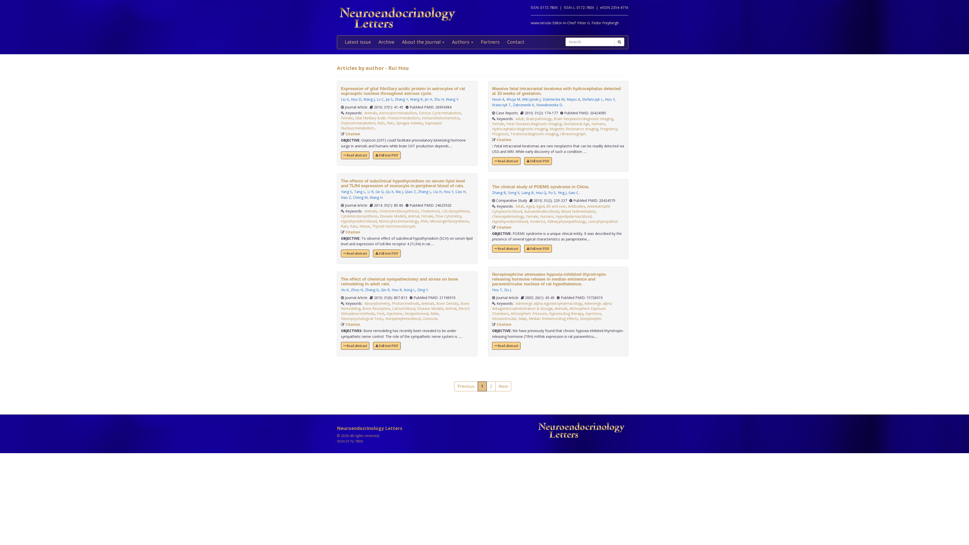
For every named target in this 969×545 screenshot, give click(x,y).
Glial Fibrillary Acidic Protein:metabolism (387, 118)
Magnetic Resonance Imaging (574, 128)
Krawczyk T (501, 104)
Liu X (345, 99)
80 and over (556, 206)
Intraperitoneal (416, 313)
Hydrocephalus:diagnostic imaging (520, 128)
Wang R (416, 99)
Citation (352, 133)
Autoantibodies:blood (541, 211)
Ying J (562, 192)
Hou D (356, 99)
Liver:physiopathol (602, 221)
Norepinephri (590, 318)
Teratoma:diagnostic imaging (534, 133)
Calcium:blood (403, 308)
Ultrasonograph (573, 133)
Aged (530, 206)
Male (434, 313)
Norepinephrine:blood (403, 318)
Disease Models (393, 216)
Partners (490, 42)
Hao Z (346, 197)
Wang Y (452, 99)
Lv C (380, 99)
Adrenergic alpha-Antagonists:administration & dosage (552, 306)
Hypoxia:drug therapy (566, 313)
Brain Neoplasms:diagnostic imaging (583, 118)
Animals (370, 113)
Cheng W (360, 197)
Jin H (428, 99)
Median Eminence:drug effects (553, 318)
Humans (598, 123)
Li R (370, 191)
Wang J (369, 99)
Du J (507, 289)
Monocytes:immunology (398, 221)
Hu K (345, 289)
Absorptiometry (377, 303)
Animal (413, 216)
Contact (515, 42)
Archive (386, 42)
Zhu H (439, 99)
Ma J (399, 191)
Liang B (527, 192)
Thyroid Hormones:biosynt (393, 226)
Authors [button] (461, 42)
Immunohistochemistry (441, 118)
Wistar (365, 226)
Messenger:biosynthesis (449, 221)
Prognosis (500, 133)
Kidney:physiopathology (566, 221)
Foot (381, 313)
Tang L (359, 191)
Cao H (460, 191)
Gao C (574, 192)
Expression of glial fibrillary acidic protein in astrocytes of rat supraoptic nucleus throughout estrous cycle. (403, 91)
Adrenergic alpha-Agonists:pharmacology (549, 303)
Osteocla (430, 318)
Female (347, 118)
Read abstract (356, 155)
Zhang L (424, 191)
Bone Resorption (376, 308)
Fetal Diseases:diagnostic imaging (533, 123)
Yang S (346, 191)
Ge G (379, 191)
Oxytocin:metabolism (358, 123)
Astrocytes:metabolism (398, 113)
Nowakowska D (549, 104)
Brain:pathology (539, 118)
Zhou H (357, 289)
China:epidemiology (508, 216)
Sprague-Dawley (409, 123)
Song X (513, 192)
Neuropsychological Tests (362, 318)
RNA (424, 221)
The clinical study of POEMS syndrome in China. (540, 186)
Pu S (552, 192)
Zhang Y (401, 99)
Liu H (437, 191)
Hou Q (541, 192)
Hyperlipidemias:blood (573, 216)
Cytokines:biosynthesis (359, 216)
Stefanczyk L (592, 99)
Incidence (537, 221)
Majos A (573, 99)
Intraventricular (504, 318)
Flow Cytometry (448, 216)
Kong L (409, 289)
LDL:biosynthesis (455, 211)
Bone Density (447, 303)
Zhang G (372, 289)
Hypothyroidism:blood (359, 221)
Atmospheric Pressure (529, 313)
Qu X (389, 191)
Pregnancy (608, 128)
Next (503, 386)
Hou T (497, 289)
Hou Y (448, 191)
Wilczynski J (531, 99)
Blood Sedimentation (578, 211)
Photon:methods (405, 303)
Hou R (397, 289)
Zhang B (499, 192)
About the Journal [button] (422, 42)
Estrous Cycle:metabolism (440, 113)
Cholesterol (430, 211)
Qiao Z (410, 191)
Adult (520, 118)
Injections (394, 313)
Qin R (385, 289)
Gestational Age (576, 123)
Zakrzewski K (523, 104)
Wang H (376, 197)
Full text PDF (388, 155)
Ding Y (422, 289)
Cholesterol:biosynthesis (399, 211)
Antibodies (576, 206)
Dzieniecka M (553, 99)
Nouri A (498, 99)
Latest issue (358, 42)
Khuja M (513, 99)
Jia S (389, 99)
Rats (381, 123)
